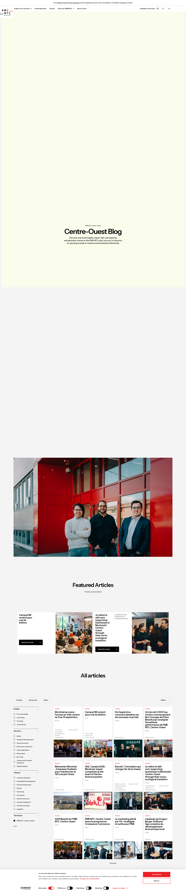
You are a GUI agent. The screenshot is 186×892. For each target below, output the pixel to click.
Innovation (21, 795)
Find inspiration (40, 8)
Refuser (156, 881)
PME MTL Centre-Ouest (93, 225)
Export (19, 788)
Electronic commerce (24, 746)
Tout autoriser (156, 874)
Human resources (23, 799)
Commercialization (24, 778)
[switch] (70, 888)
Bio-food (20, 757)
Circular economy (23, 806)
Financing (20, 792)
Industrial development (25, 740)
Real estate (21, 753)
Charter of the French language (68, 3)
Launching (20, 717)
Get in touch (81, 8)
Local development (24, 802)
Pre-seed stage (22, 714)
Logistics (20, 809)
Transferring (21, 724)
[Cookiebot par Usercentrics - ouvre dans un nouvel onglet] (25, 888)
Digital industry (22, 766)
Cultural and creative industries (24, 761)
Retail (19, 736)
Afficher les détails (119, 888)
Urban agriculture (23, 750)
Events (52, 8)
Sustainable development (26, 781)
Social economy (22, 743)
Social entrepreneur (24, 785)
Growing (20, 721)
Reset (15, 826)
